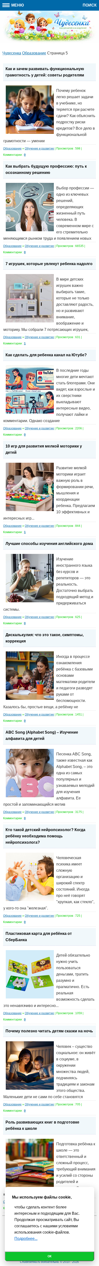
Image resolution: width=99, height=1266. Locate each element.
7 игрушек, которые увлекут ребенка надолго (49, 264)
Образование (12, 148)
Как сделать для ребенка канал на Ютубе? (46, 355)
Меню (17, 5)
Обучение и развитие (39, 148)
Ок (49, 1256)
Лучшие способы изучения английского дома (49, 544)
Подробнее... (25, 1238)
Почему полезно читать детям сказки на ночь (49, 1031)
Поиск (90, 5)
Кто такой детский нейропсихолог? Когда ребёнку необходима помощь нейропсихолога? (45, 836)
